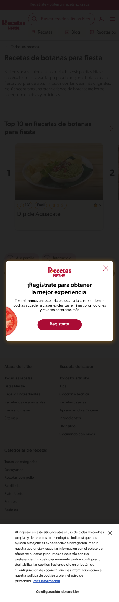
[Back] (106, 268)
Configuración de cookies (57, 592)
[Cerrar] (110, 533)
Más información (46, 581)
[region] (59, 563)
